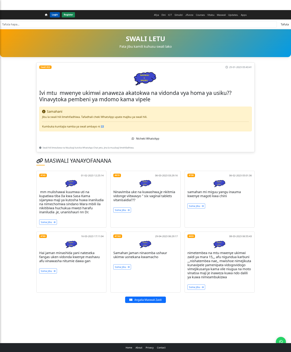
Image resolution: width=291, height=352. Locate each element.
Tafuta (285, 24)
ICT (170, 14)
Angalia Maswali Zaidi (148, 300)
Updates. (233, 14)
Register (68, 14)
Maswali (221, 14)
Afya (156, 14)
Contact (161, 347)
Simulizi (178, 14)
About (139, 347)
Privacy (150, 347)
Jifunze (189, 14)
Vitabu (210, 14)
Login (55, 14)
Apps (244, 14)
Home (129, 347)
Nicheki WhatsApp (147, 138)
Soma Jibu (47, 222)
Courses (200, 14)
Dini (163, 14)
